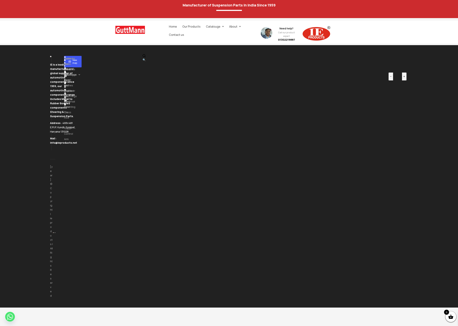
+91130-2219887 (65, 81)
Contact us (176, 35)
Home (173, 26)
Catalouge (213, 26)
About (233, 26)
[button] (214, 26)
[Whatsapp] (10, 317)
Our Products (191, 26)
